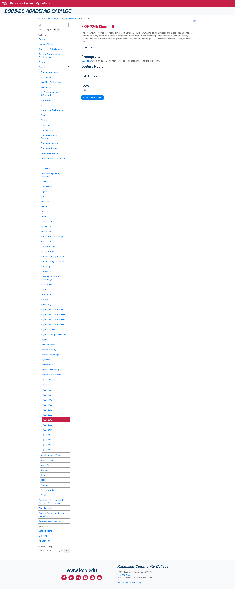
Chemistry (45, 125)
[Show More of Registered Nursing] (68, 369)
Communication (48, 130)
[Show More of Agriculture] (68, 87)
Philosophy (46, 304)
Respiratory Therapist (73, 19)
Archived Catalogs (45, 546)
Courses (61, 19)
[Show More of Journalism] (68, 241)
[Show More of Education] (68, 168)
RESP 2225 (47, 414)
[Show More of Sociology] (68, 470)
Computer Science (49, 148)
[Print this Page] (195, 21)
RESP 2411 (47, 430)
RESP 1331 (47, 394)
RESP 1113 (47, 379)
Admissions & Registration (51, 49)
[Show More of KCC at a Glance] (68, 44)
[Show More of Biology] (68, 115)
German (44, 206)
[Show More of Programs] (68, 39)
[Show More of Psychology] (68, 359)
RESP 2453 (47, 445)
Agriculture (46, 87)
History (44, 216)
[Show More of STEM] (68, 480)
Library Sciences (48, 251)
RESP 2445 (47, 440)
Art (42, 105)
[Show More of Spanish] (68, 475)
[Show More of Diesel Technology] (68, 153)
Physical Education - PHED (53, 314)
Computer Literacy (49, 143)
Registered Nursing (50, 369)
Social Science (47, 460)
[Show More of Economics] (68, 163)
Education (45, 168)
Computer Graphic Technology (49, 137)
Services (42, 62)
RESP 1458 (47, 404)
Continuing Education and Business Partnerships (51, 501)
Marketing (45, 266)
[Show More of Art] (68, 105)
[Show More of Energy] (68, 181)
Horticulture (46, 221)
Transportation (48, 490)
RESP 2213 (47, 409)
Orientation (46, 294)
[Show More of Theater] (68, 485)
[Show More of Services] (68, 62)
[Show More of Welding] (68, 495)
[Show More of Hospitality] (68, 226)
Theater (44, 485)
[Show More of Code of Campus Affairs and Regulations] (68, 513)
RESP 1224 (47, 384)
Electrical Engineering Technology (51, 175)
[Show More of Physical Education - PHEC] (68, 309)
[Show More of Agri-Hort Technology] (68, 82)
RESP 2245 (47, 420)
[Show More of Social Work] (68, 465)
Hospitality (46, 226)
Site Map (43, 535)
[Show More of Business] (68, 120)
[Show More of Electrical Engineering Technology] (68, 173)
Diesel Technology (49, 153)
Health (44, 211)
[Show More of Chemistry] (68, 125)
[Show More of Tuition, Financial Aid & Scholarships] (68, 54)
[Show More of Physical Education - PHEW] (68, 324)
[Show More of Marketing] (68, 266)
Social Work (46, 465)
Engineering (46, 186)
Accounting (46, 77)
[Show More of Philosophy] (68, 304)
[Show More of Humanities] (68, 231)
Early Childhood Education (53, 158)
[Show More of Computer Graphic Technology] (68, 135)
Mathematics (47, 271)
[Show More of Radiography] (68, 364)
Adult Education (46, 508)
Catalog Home (45, 530)
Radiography (47, 364)
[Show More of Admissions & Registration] (68, 49)
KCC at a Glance (46, 44)
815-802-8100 (124, 574)
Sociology (45, 470)
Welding (44, 495)
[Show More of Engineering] (68, 186)
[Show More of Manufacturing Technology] (68, 261)
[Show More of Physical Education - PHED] (68, 314)
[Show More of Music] (68, 289)
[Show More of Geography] (68, 201)
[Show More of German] (68, 206)
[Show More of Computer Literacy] (68, 143)
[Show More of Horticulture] (68, 221)
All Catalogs (44, 540)
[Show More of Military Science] (68, 284)
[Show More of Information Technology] (68, 236)
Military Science (48, 284)
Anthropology (47, 100)
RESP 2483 (47, 450)
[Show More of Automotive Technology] (68, 110)
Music (43, 289)
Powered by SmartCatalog (129, 582)
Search (56, 30)
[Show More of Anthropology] (68, 100)
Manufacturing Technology (53, 261)
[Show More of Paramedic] (68, 299)
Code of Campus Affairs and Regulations (51, 514)
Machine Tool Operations (52, 256)
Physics (44, 339)
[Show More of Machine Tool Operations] (68, 256)
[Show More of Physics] (68, 339)
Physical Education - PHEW (53, 324)
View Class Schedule (92, 97)
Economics (45, 163)
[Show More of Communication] (68, 130)
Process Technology (50, 354)
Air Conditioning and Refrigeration (50, 93)
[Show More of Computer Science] (68, 148)
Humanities (46, 231)
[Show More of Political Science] (68, 344)
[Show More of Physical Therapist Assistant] (68, 334)
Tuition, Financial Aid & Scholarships (49, 55)
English (44, 191)
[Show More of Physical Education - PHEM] (68, 319)
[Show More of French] (68, 196)
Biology (44, 115)
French (44, 196)
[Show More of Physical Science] (68, 329)
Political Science (48, 344)
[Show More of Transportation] (68, 490)
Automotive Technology (52, 110)
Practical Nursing (49, 349)
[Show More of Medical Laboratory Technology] (68, 276)
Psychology (46, 359)
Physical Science (48, 329)
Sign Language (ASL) (50, 455)
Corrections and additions (51, 521)
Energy (44, 181)
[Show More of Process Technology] (68, 354)
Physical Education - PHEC (52, 309)
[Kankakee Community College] (119, 3)
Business (45, 120)
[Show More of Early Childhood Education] (68, 158)
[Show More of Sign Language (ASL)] (68, 455)
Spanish (44, 475)
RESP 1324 (47, 389)
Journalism (46, 241)
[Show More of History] (68, 216)
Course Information (50, 72)
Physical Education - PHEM (53, 319)
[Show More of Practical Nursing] (68, 349)
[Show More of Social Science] (68, 460)
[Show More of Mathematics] (68, 271)
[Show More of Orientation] (68, 294)
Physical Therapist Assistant (54, 334)
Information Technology (52, 236)
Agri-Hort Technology (51, 82)
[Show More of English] (68, 191)
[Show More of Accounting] (68, 77)
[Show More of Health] (68, 211)
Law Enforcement (49, 246)
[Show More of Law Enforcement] (68, 246)
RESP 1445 (47, 399)
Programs (43, 39)
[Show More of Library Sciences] (68, 251)
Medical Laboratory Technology (50, 278)
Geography (46, 201)
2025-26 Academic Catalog (38, 10)
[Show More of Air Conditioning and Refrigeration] (68, 92)
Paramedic (45, 299)
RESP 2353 (47, 425)
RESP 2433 (47, 435)
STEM (43, 480)
